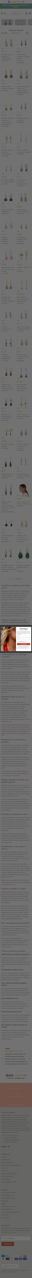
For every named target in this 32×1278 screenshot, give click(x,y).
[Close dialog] (30, 627)
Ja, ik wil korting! (24, 644)
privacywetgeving (26, 648)
